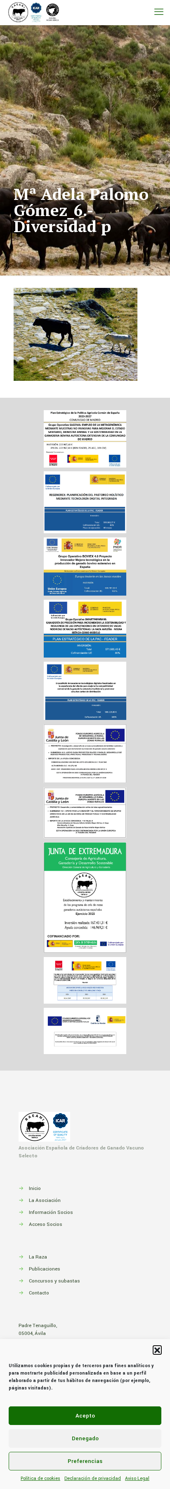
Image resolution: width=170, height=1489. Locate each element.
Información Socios (51, 1212)
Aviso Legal (137, 1478)
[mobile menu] (159, 12)
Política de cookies (40, 1478)
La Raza (38, 1257)
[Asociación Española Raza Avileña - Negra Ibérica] (34, 12)
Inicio (35, 1188)
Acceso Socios (45, 1224)
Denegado (85, 1438)
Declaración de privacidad (92, 1478)
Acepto (85, 1416)
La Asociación (45, 1200)
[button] (157, 1350)
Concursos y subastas (54, 1281)
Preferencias (85, 1461)
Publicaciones (44, 1269)
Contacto (39, 1293)
